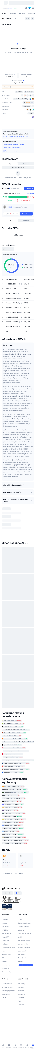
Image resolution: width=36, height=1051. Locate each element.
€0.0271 (14, 834)
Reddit (20, 1001)
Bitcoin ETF (5, 937)
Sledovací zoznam (8, 965)
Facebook (21, 997)
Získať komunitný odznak (12, 151)
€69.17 (14, 813)
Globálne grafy (6, 954)
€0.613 (11, 831)
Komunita (21, 987)
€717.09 (13, 807)
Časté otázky (6, 994)
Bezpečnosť (22, 958)
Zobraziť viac (30, 193)
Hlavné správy (6, 933)
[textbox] (20, 208)
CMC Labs (5, 926)
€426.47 (13, 828)
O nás (20, 919)
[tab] (10, 163)
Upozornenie (22, 951)
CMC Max (5, 930)
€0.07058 (15, 837)
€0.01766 (16, 792)
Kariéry (20, 961)
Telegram (21, 990)
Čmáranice (5, 968)
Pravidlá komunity (24, 947)
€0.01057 (15, 789)
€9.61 (13, 825)
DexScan (5, 944)
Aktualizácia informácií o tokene (14, 144)
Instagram (21, 994)
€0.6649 (13, 804)
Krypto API (5, 940)
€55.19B (10, 8)
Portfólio (4, 961)
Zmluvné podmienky (24, 923)
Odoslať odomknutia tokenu (13, 148)
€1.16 (11, 795)
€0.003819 (15, 843)
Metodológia (22, 954)
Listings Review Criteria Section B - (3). (16, 136)
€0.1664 (14, 822)
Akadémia (5, 919)
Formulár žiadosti (7, 987)
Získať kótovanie (7, 984)
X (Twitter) (21, 984)
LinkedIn (21, 1004)
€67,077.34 (14, 786)
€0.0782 (11, 810)
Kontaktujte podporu (8, 990)
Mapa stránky (6, 972)
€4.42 (13, 816)
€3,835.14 (15, 819)
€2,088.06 (14, 798)
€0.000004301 (16, 840)
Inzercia (4, 923)
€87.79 (13, 801)
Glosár (4, 997)
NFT (3, 958)
